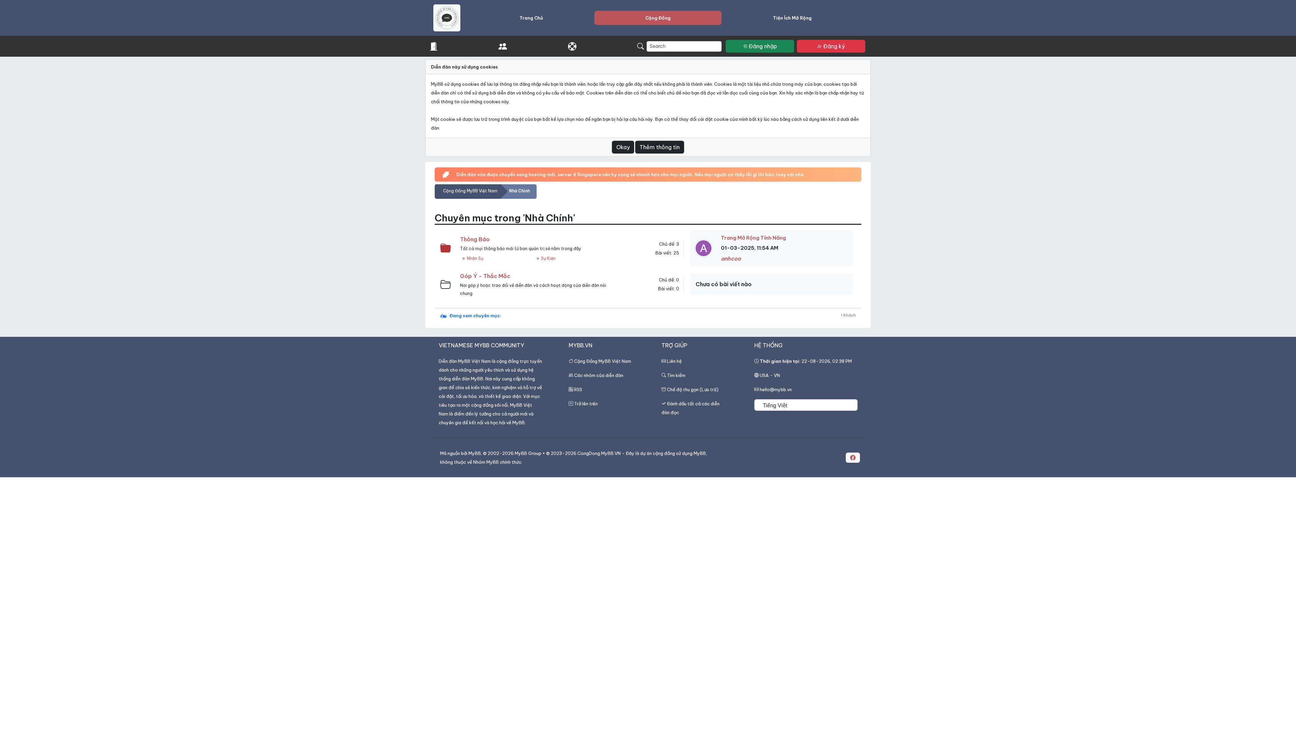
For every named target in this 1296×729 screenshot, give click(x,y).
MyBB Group (528, 453)
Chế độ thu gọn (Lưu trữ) (693, 389)
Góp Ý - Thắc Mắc (485, 276)
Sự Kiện (548, 258)
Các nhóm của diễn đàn (598, 375)
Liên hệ (674, 361)
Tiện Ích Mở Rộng (792, 18)
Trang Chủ (531, 18)
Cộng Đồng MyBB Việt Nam (470, 190)
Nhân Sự (475, 258)
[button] (853, 458)
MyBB (474, 453)
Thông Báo (475, 239)
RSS (578, 389)
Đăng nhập (763, 46)
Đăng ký (834, 46)
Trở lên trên (586, 403)
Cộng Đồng (658, 18)
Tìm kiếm (675, 375)
